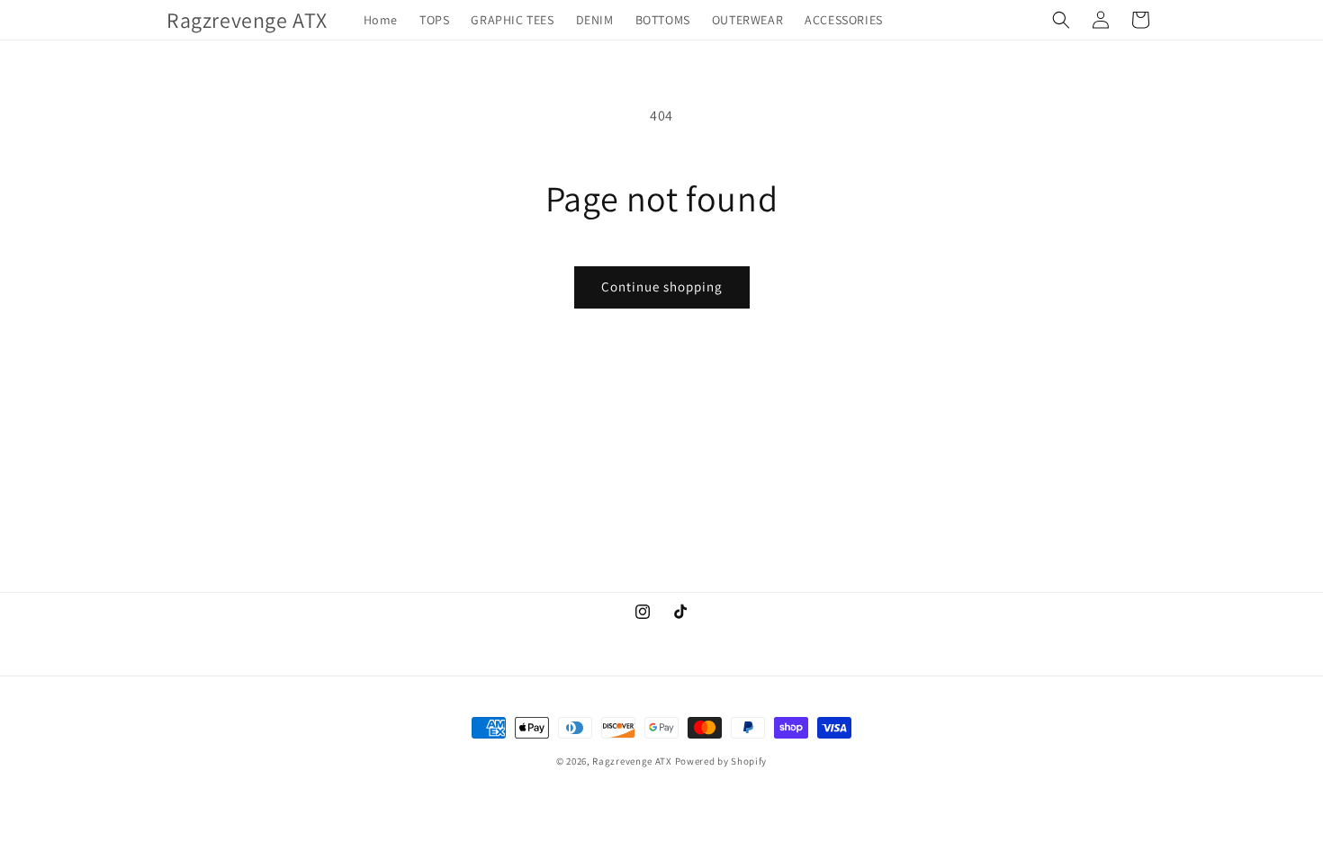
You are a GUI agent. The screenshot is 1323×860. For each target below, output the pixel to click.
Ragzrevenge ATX (632, 761)
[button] (1061, 20)
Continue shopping (662, 286)
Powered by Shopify (721, 761)
